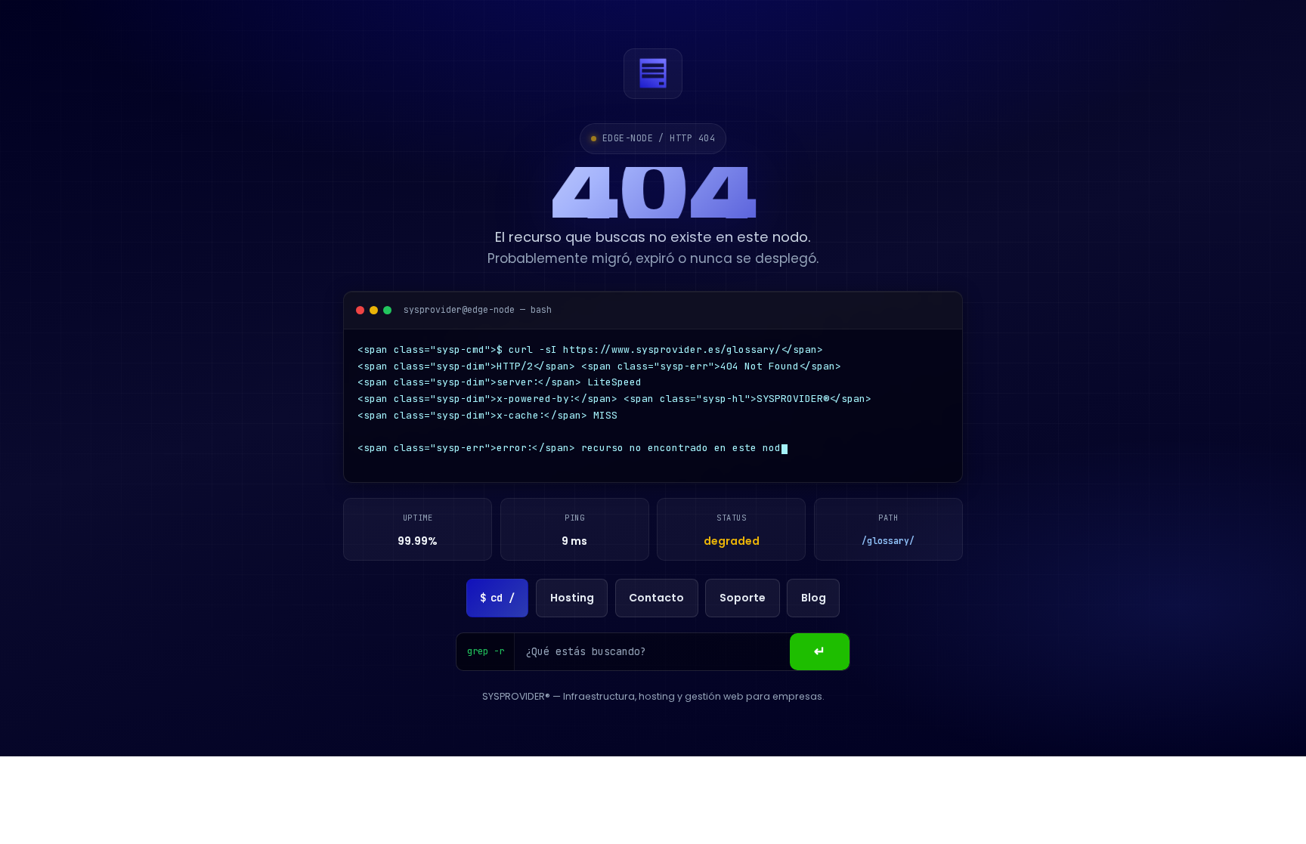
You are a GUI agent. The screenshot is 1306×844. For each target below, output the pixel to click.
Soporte (743, 602)
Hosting (572, 602)
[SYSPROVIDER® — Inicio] (653, 73)
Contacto (656, 602)
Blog (813, 602)
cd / (497, 602)
